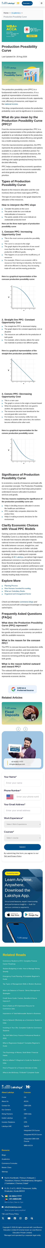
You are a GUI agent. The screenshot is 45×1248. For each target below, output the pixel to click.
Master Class (6, 1167)
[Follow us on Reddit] (26, 1218)
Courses (26, 3)
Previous (18, 729)
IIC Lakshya (18, 557)
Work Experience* (13, 818)
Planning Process (11, 586)
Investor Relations (8, 1122)
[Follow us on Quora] (32, 1218)
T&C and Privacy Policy (12, 856)
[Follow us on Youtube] (9, 1218)
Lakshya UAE (7, 1126)
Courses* (9, 831)
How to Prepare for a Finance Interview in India (20, 1068)
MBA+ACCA (28, 1145)
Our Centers (6, 1110)
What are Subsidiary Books (14, 591)
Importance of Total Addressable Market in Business (22, 1013)
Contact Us (6, 1105)
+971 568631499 (15, 1199)
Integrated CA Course (32, 1130)
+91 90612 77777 (17, 762)
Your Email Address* (14, 804)
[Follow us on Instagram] (20, 1218)
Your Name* (10, 776)
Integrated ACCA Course (33, 1134)
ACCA (26, 1101)
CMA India (27, 1114)
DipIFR (26, 1126)
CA (25, 1097)
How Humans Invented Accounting (17, 588)
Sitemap (5, 1172)
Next (26, 729)
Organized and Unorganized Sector (18, 594)
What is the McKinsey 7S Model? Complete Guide (21, 1072)
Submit (23, 847)
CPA (25, 1122)
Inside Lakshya (7, 1118)
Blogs (4, 1155)
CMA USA (27, 1105)
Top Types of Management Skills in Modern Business (22, 984)
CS (25, 1118)
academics (16, 13)
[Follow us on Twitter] (4, 1218)
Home (6, 13)
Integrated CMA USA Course (31, 1140)
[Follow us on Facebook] (15, 1218)
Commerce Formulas (9, 1163)
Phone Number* (12, 790)
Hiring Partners (7, 1114)
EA (25, 1110)
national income (11, 104)
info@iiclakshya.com (17, 764)
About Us (5, 1101)
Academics (6, 1159)
